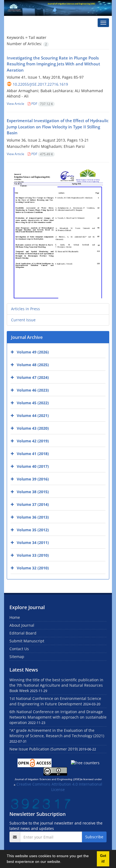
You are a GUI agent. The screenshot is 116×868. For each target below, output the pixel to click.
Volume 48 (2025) (33, 364)
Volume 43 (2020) (33, 428)
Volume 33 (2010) (33, 555)
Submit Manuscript (26, 640)
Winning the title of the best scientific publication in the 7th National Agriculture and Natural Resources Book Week (56, 685)
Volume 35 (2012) (33, 529)
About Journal (21, 625)
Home (14, 617)
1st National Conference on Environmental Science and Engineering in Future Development (55, 701)
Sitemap (16, 656)
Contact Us (19, 648)
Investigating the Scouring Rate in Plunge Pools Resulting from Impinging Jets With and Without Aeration (53, 64)
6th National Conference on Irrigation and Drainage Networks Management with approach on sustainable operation (58, 717)
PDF (41, 103)
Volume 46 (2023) (33, 390)
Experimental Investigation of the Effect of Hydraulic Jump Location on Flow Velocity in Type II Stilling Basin (57, 126)
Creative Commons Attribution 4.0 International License (59, 787)
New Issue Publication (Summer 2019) (43, 749)
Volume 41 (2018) (33, 453)
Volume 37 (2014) (33, 504)
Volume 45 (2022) (33, 402)
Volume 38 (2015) (33, 491)
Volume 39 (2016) (33, 479)
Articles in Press (25, 308)
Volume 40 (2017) (33, 466)
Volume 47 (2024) (33, 377)
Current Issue (23, 319)
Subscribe (94, 836)
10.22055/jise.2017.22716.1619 (40, 84)
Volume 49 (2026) (33, 352)
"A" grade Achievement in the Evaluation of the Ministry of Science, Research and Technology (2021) (56, 733)
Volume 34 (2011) (33, 542)
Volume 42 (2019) (33, 440)
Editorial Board (22, 633)
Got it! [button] (103, 858)
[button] (63, 862)
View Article (15, 103)
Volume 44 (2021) (33, 415)
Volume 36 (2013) (33, 517)
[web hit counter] (41, 803)
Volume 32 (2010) (33, 567)
